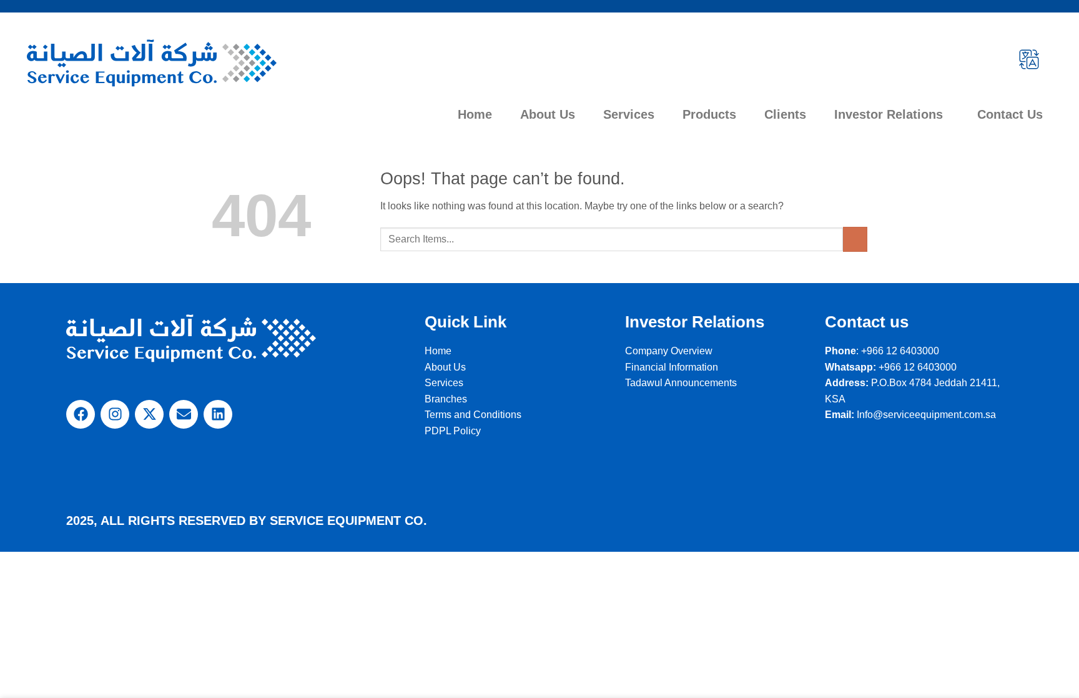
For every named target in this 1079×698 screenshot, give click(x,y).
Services (628, 114)
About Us (547, 114)
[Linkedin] (218, 414)
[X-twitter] (149, 414)
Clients (785, 114)
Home (475, 114)
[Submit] (855, 239)
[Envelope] (183, 414)
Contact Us (1010, 114)
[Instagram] (115, 414)
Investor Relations (888, 114)
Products (709, 114)
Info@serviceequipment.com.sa (926, 414)
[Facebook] (80, 414)
